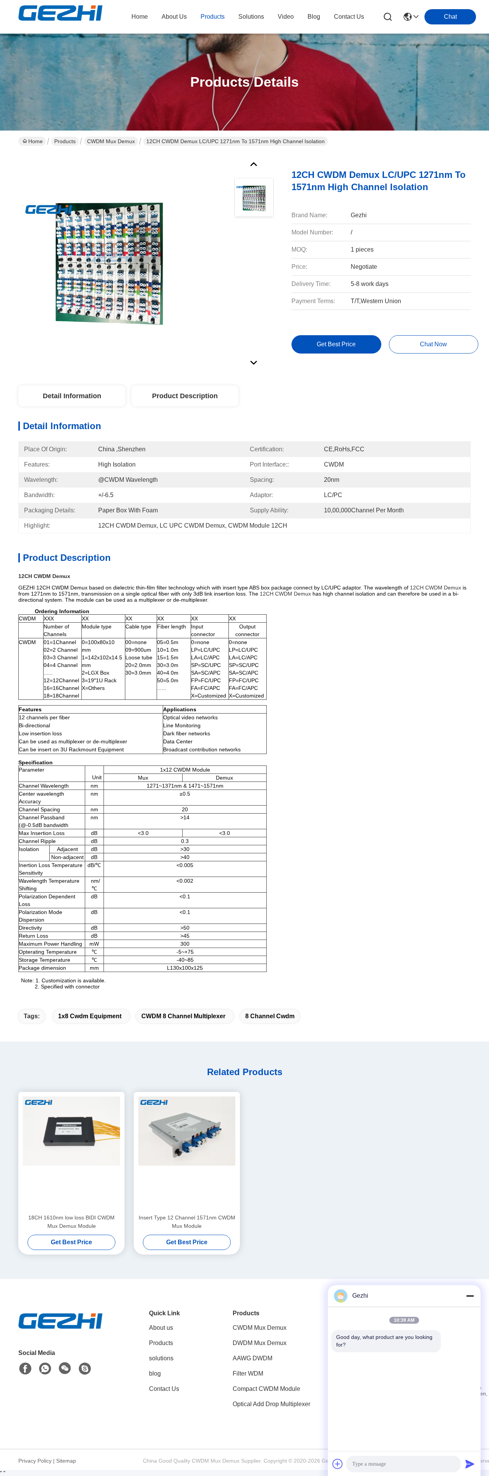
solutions (251, 16)
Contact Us (164, 1389)
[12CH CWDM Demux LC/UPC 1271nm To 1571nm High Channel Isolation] (109, 261)
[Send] (470, 1463)
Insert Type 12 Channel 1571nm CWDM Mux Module (187, 1221)
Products (65, 141)
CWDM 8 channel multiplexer (183, 1016)
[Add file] (337, 1463)
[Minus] (469, 1295)
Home (139, 16)
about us (174, 16)
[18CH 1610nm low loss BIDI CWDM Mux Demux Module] (71, 1153)
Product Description (185, 396)
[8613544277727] (45, 1368)
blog (314, 16)
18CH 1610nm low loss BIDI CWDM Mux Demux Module (71, 1221)
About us (161, 1327)
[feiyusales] (85, 1368)
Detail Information (72, 396)
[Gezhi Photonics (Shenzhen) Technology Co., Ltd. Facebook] (25, 1368)
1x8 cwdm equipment (89, 1016)
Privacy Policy (35, 1461)
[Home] (60, 1330)
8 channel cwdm (270, 1016)
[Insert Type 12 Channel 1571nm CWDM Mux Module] (186, 1153)
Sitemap (66, 1461)
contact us (349, 16)
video (286, 16)
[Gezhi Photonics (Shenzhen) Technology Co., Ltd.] (60, 16)
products (213, 16)
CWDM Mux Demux (111, 141)
